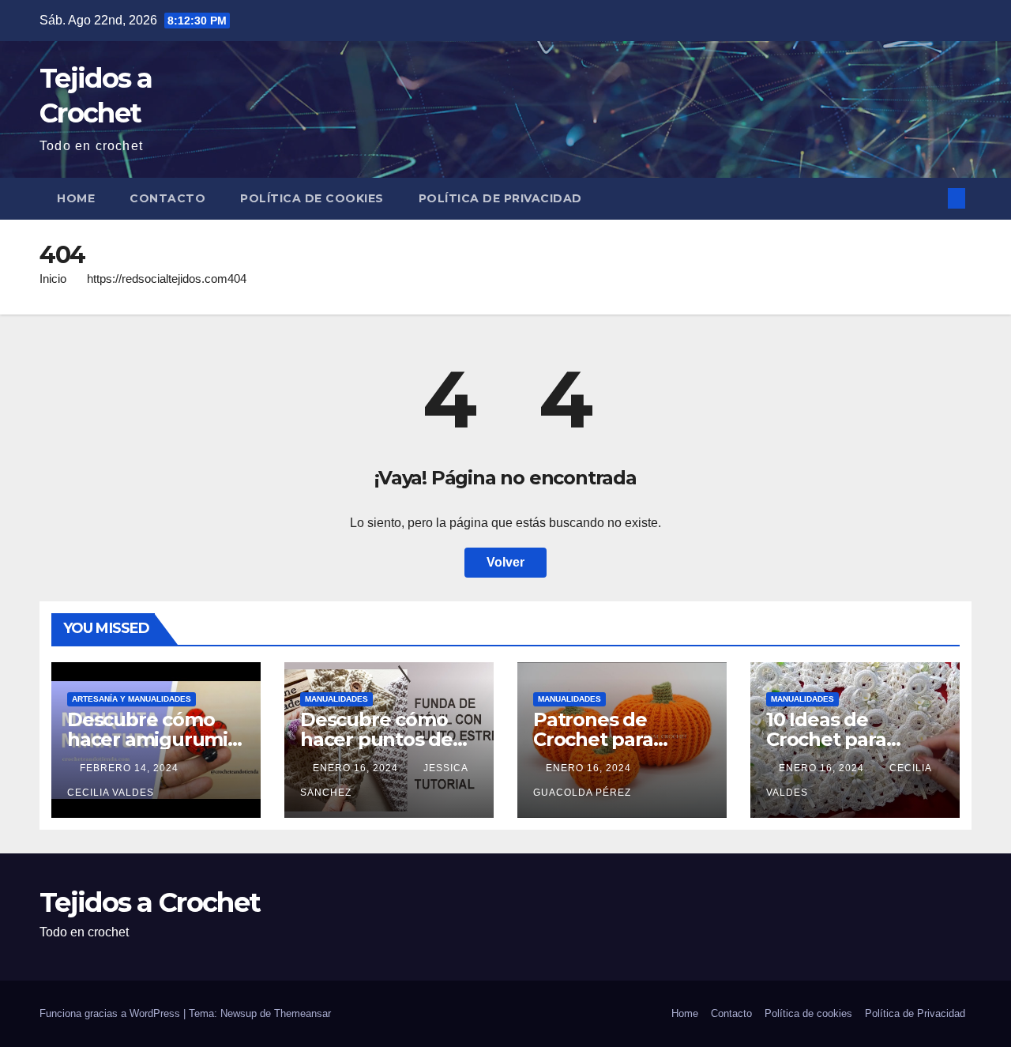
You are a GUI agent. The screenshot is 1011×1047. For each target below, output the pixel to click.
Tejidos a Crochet (149, 902)
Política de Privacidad (500, 198)
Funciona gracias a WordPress (111, 1013)
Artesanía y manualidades (131, 699)
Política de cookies (312, 198)
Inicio (52, 278)
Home (76, 198)
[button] (930, 198)
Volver (505, 562)
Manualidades (336, 699)
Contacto (167, 198)
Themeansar (302, 1013)
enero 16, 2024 (357, 768)
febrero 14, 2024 (131, 768)
